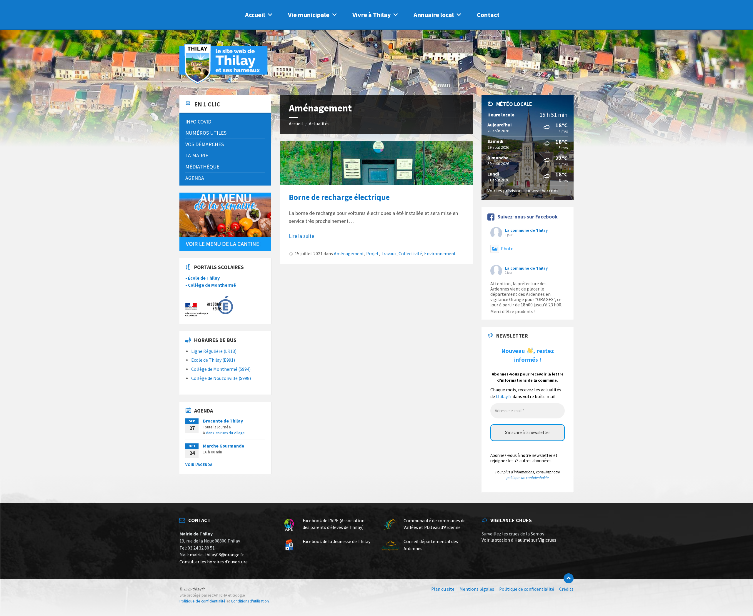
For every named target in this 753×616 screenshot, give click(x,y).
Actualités (319, 123)
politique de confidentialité (528, 477)
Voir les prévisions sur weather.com (522, 190)
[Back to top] (569, 578)
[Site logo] (223, 82)
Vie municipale (308, 15)
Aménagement (349, 253)
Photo (507, 248)
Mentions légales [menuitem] (476, 589)
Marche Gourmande (223, 446)
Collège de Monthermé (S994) (221, 369)
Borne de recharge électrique (339, 197)
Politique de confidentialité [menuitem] (526, 589)
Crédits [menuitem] (566, 589)
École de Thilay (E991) (213, 360)
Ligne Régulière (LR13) (213, 351)
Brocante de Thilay (223, 421)
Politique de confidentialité (202, 601)
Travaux (389, 253)
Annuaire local (434, 15)
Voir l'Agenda (198, 464)
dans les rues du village (225, 432)
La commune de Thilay (526, 230)
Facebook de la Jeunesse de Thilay (336, 541)
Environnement (440, 253)
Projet (372, 253)
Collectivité (410, 253)
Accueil (255, 15)
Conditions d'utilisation (250, 601)
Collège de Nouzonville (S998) (221, 378)
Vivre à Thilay (371, 15)
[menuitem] (225, 121)
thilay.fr (504, 396)
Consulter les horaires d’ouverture (213, 562)
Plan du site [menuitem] (442, 589)
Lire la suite (301, 236)
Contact (488, 15)
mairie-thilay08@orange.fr (217, 554)
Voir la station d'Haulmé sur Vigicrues (519, 540)
